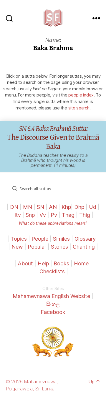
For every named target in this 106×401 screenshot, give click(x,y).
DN (14, 207)
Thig (84, 215)
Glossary (85, 239)
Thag (68, 215)
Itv (17, 215)
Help (43, 263)
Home (81, 263)
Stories (59, 247)
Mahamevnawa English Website (51, 296)
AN (53, 207)
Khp (66, 207)
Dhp (79, 207)
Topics (19, 239)
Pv (54, 215)
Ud (92, 207)
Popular (37, 247)
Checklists (52, 271)
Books (61, 263)
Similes (61, 239)
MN (27, 207)
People (40, 239)
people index (81, 94)
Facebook (53, 312)
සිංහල (53, 304)
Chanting (84, 247)
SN (40, 207)
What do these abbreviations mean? (53, 223)
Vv (42, 215)
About (26, 263)
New (17, 247)
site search (79, 107)
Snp (30, 215)
